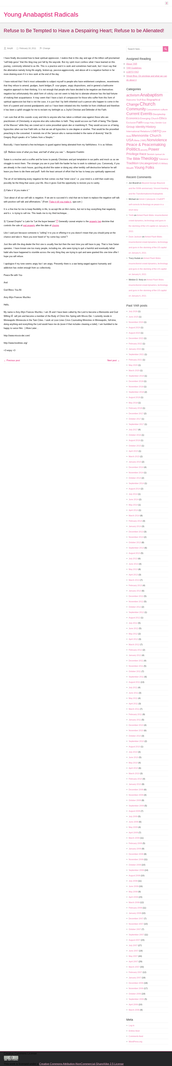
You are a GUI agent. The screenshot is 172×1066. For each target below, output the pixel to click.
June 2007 (133, 951)
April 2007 (133, 961)
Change (46, 48)
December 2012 (136, 596)
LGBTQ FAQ (132, 72)
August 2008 (134, 875)
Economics (133, 118)
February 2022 (135, 344)
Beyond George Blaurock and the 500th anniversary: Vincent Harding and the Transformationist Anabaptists (148, 188)
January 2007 (135, 978)
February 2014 (135, 521)
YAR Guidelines (134, 68)
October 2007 (135, 929)
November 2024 (136, 322)
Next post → (113, 360)
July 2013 (133, 558)
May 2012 (133, 634)
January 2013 (135, 591)
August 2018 (134, 397)
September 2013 (136, 548)
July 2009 (133, 816)
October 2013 (135, 542)
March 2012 (134, 644)
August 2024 (134, 327)
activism (133, 95)
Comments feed (136, 1036)
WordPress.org (135, 1041)
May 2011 (133, 698)
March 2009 (134, 838)
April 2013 (133, 575)
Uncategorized (148, 163)
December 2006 (136, 983)
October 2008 (135, 865)
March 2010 (134, 773)
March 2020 (134, 370)
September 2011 (136, 677)
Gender (158, 123)
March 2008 (134, 902)
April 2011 (133, 703)
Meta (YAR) (140, 140)
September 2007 (136, 935)
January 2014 (135, 526)
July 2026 (133, 311)
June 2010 (133, 757)
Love (163, 131)
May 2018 (133, 403)
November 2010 (136, 730)
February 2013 (135, 585)
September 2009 (136, 806)
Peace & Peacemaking (146, 144)
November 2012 (136, 601)
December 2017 (136, 413)
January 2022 (135, 349)
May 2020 (133, 365)
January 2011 (135, 720)
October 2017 (135, 419)
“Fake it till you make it (60, 201)
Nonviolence (157, 140)
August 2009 (134, 811)
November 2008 (136, 859)
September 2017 (136, 424)
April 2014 (133, 510)
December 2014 (136, 467)
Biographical (153, 99)
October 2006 (135, 994)
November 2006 (136, 988)
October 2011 (135, 671)
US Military (163, 163)
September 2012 (136, 612)
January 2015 (135, 462)
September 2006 (136, 999)
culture (164, 109)
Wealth (130, 168)
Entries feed (134, 1031)
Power (153, 149)
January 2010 (135, 784)
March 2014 (134, 515)
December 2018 (136, 381)
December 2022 (136, 338)
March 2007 (134, 967)
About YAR (131, 64)
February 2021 (135, 360)
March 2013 (134, 580)
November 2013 (136, 537)
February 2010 (135, 779)
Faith (139, 122)
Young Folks (144, 167)
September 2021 (136, 354)
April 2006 (133, 1004)
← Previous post (12, 360)
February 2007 (135, 972)
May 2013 (133, 569)
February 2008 (135, 908)
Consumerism (153, 109)
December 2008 (136, 854)
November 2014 (136, 472)
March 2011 (134, 709)
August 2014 (134, 489)
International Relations (138, 131)
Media (128, 136)
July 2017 (133, 429)
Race (142, 154)
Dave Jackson (135, 237)
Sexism (151, 154)
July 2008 (133, 881)
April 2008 (133, 897)
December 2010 (136, 725)
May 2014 (133, 505)
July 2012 (133, 623)
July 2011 (133, 687)
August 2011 (134, 682)
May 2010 (133, 763)
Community (136, 109)
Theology (149, 158)
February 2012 (135, 650)
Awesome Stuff (133, 100)
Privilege (132, 154)
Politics (133, 149)
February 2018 (135, 408)
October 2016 (135, 435)
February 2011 (135, 714)
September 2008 (136, 870)
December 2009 (136, 789)
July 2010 (133, 752)
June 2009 (133, 822)
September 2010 (136, 741)
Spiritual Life (160, 154)
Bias (144, 100)
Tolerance (163, 159)
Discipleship (159, 114)
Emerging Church (149, 118)
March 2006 (134, 1010)
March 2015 (134, 456)
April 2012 (133, 639)
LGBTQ (156, 131)
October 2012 (135, 607)
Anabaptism (151, 94)
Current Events (139, 113)
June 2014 (133, 499)
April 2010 (133, 768)
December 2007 (136, 918)
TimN (131, 215)
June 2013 (133, 564)
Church (147, 104)
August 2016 (134, 440)
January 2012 (135, 655)
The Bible (133, 159)
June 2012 (133, 628)
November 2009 (136, 795)
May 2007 (133, 956)
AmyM (10, 48)
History (151, 126)
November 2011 (136, 666)
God (164, 123)
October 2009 (135, 800)
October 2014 (135, 478)
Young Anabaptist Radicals (41, 14)
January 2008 (135, 913)
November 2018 (136, 386)
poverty (144, 150)
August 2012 (134, 618)
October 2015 (135, 446)
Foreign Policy (149, 123)
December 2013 (136, 532)
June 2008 (133, 886)
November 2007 (136, 924)
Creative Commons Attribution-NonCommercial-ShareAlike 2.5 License (81, 1063)
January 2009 (135, 849)
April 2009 (133, 832)
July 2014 (133, 494)
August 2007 (134, 940)
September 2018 (136, 392)
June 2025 (133, 317)
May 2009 (133, 827)
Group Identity (135, 126)
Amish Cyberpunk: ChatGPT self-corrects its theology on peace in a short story (147, 204)
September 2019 (136, 376)
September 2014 (136, 483)
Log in (131, 1025)
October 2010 (135, 736)
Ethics (163, 118)
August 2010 (134, 746)
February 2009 (135, 843)
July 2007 (133, 945)
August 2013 (134, 553)
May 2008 (133, 892)
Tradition (132, 163)
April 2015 (133, 451)
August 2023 (134, 333)
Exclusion (131, 122)
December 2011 (136, 661)
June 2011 (133, 693)
